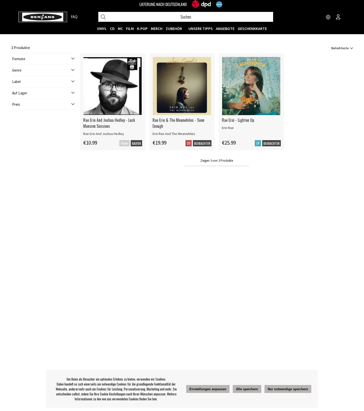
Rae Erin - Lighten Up (238, 120)
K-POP (142, 28)
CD (112, 28)
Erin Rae (228, 128)
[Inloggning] (338, 17)
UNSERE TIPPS (200, 28)
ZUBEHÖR (174, 28)
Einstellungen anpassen (207, 389)
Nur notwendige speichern (288, 389)
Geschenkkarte (252, 28)
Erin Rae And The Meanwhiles (174, 133)
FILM (130, 28)
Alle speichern (247, 389)
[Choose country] (328, 17)
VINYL (102, 28)
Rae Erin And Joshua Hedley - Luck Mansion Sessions (109, 123)
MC (120, 28)
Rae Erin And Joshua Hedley (103, 133)
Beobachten (202, 143)
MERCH (156, 28)
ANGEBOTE (225, 28)
